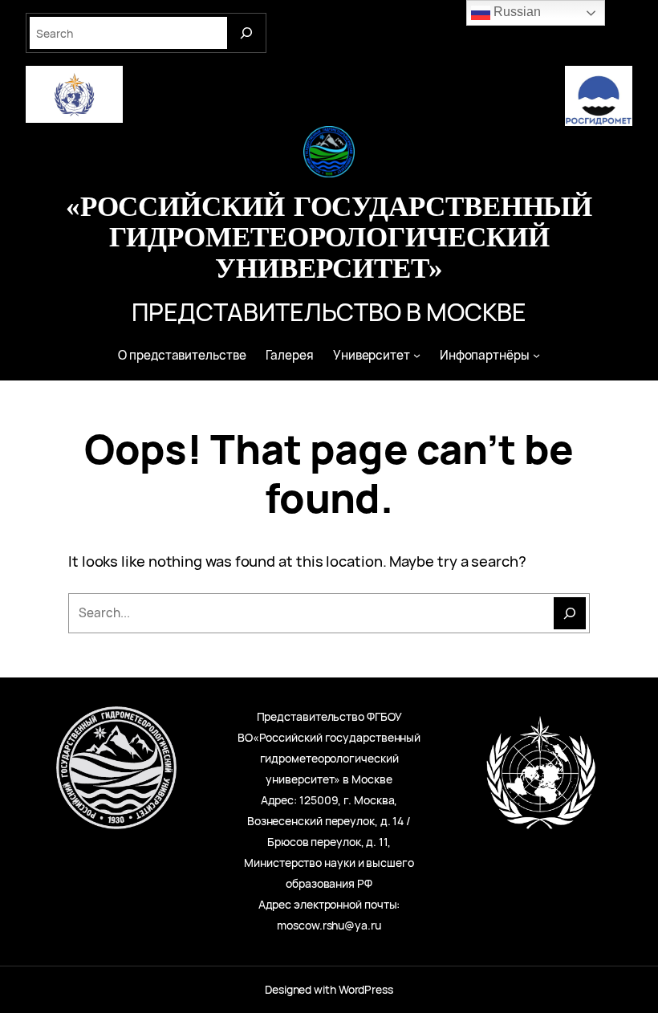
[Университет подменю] (416, 355)
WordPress (366, 989)
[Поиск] (570, 613)
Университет (371, 355)
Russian (515, 11)
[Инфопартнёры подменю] (536, 355)
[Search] (246, 33)
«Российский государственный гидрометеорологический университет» (329, 236)
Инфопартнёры (485, 355)
